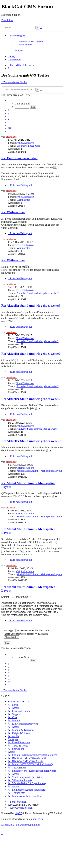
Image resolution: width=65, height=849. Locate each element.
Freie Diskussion (25, 142)
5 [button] (8, 122)
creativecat (11, 136)
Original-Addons (25, 467)
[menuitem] (29, 41)
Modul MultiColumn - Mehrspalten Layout (39, 470)
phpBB (18, 813)
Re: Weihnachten (13, 212)
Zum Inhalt (7, 20)
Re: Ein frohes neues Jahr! (19, 158)
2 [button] (8, 113)
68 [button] (9, 128)
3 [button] (8, 116)
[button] (9, 100)
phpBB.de (37, 819)
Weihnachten (23, 199)
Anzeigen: (10, 630)
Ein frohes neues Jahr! (28, 145)
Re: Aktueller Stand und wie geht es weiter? (31, 305)
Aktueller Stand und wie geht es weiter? (37, 293)
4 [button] (8, 119)
